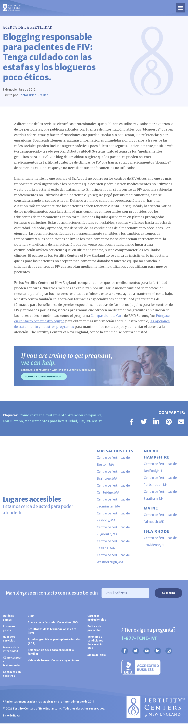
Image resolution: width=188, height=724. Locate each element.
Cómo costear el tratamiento (43, 415)
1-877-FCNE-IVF (139, 638)
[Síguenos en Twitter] (135, 651)
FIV (81, 421)
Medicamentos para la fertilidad (50, 421)
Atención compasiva (84, 415)
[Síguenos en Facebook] (124, 651)
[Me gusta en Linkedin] (157, 651)
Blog (31, 615)
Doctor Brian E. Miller (33, 95)
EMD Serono (13, 421)
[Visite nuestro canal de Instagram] (168, 651)
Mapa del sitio (96, 655)
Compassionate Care (107, 316)
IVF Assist (94, 421)
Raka (16, 715)
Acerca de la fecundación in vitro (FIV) (53, 622)
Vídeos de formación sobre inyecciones (53, 660)
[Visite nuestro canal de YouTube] (146, 651)
